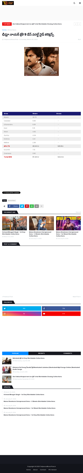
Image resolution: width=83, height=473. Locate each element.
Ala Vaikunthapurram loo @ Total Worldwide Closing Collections (37, 24)
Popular (15, 353)
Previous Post (8, 297)
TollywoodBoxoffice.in (48, 466)
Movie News (12, 30)
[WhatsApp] (32, 206)
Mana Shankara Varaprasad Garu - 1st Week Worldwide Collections (67, 234)
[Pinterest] (27, 206)
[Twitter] (22, 206)
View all (78, 212)
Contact (43, 470)
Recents (41, 353)
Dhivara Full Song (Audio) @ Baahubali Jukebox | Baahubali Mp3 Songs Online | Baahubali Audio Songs (46, 368)
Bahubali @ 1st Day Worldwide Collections (29, 358)
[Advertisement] (41, 94)
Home (4, 30)
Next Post (76, 297)
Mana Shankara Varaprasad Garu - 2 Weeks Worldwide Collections (40, 234)
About (35, 470)
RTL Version (53, 470)
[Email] (36, 206)
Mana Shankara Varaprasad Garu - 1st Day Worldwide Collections (29, 415)
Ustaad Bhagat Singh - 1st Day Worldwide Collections (13, 233)
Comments (67, 353)
